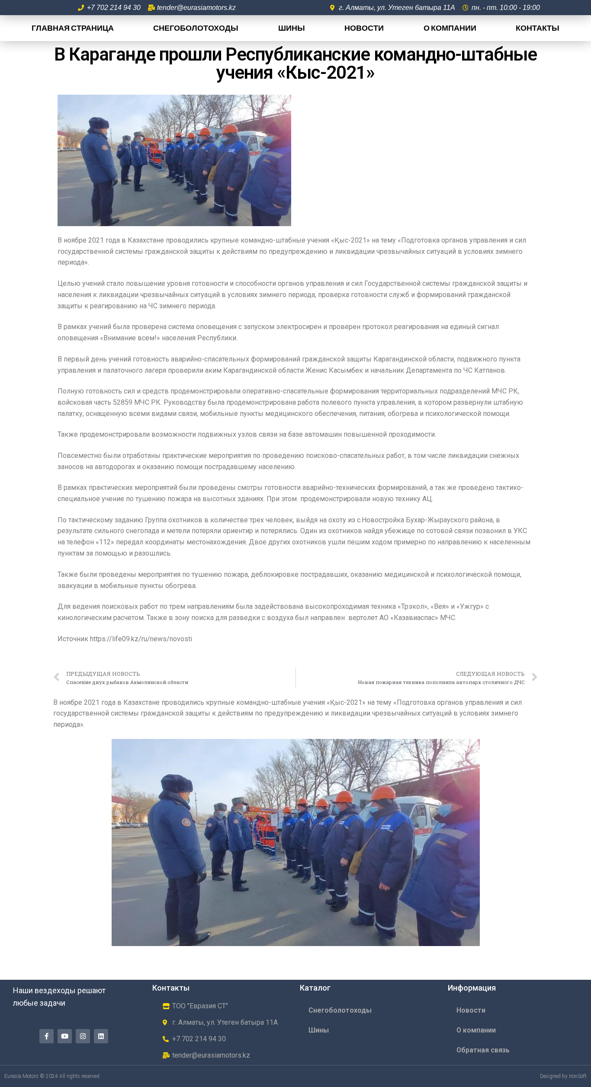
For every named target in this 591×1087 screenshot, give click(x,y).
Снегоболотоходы (195, 28)
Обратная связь (483, 1050)
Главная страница (73, 28)
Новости (364, 28)
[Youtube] (65, 1036)
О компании (450, 28)
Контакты (537, 28)
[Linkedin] (101, 1036)
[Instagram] (83, 1036)
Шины (291, 28)
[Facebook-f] (46, 1036)
